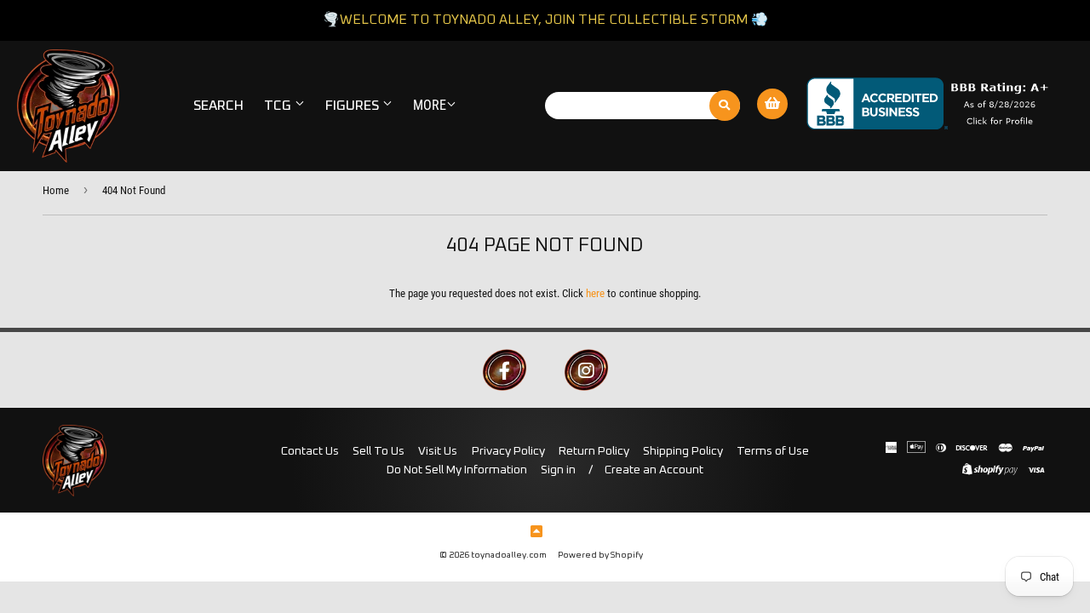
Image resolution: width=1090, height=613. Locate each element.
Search (218, 105)
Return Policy (594, 451)
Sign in (558, 470)
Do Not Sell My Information (457, 470)
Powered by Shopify (600, 555)
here (595, 293)
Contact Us (310, 451)
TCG (279, 105)
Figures (353, 105)
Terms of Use (773, 451)
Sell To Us (378, 451)
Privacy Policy (508, 451)
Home (56, 190)
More (429, 105)
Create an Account (654, 470)
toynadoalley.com (509, 555)
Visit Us (437, 451)
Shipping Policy (683, 451)
